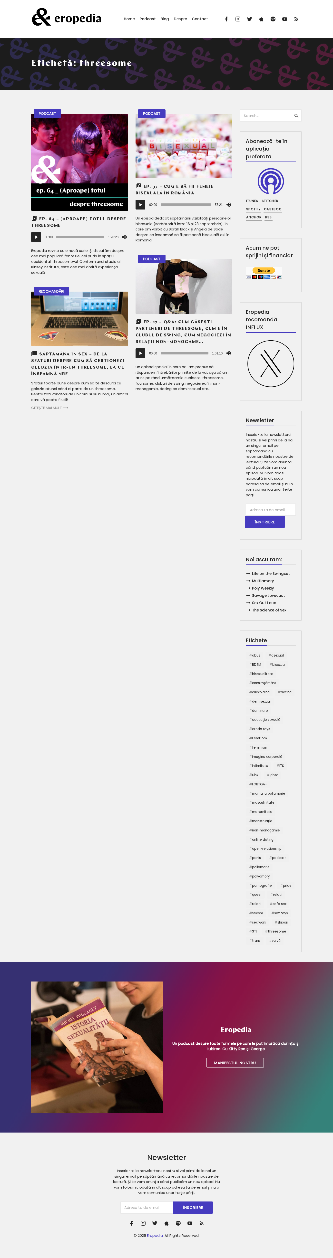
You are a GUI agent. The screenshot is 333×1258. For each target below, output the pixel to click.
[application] (79, 237)
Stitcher (270, 201)
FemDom (259, 738)
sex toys (281, 913)
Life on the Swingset (271, 573)
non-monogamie (266, 830)
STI (254, 931)
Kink (255, 775)
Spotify (253, 209)
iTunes (252, 201)
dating (286, 692)
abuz (256, 655)
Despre (180, 18)
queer (257, 894)
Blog (165, 18)
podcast (279, 858)
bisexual (278, 664)
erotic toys (261, 729)
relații (256, 904)
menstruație (262, 821)
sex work (259, 922)
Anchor (254, 217)
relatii (277, 894)
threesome (277, 931)
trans (256, 940)
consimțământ (264, 683)
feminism (259, 747)
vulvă (276, 940)
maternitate (262, 812)
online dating (263, 839)
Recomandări (51, 291)
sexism (257, 913)
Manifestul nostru (235, 1062)
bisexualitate (262, 674)
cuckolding (261, 692)
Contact (200, 18)
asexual (277, 655)
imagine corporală (267, 756)
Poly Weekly (263, 588)
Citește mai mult (46, 407)
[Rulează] (36, 237)
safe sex (279, 904)
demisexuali (261, 701)
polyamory (261, 876)
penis (256, 858)
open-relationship (267, 848)
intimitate (260, 765)
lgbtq (274, 775)
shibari (282, 922)
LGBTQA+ (259, 784)
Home (129, 18)
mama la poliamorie (268, 793)
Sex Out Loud (264, 602)
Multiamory (263, 580)
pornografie (262, 885)
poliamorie (261, 867)
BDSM (256, 664)
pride (287, 885)
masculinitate (263, 802)
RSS (268, 217)
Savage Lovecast (268, 595)
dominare (260, 710)
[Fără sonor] (124, 237)
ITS (281, 765)
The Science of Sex (269, 610)
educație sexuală (266, 719)
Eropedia (155, 1235)
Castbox (272, 209)
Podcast (148, 18)
